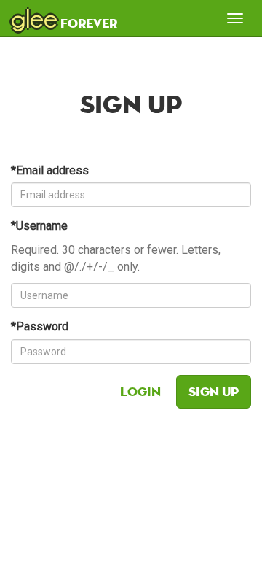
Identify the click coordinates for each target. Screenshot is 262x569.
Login (140, 391)
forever (64, 18)
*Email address (50, 170)
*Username (39, 226)
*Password (39, 326)
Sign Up (213, 391)
